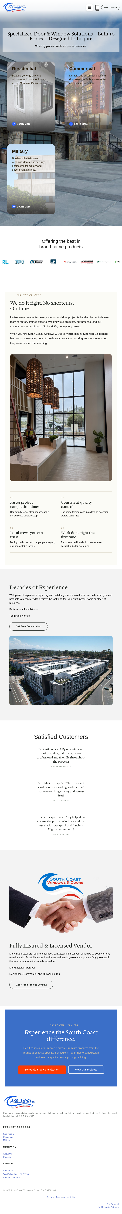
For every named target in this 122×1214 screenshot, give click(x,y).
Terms (59, 1197)
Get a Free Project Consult (31, 984)
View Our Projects (86, 1069)
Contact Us (8, 1170)
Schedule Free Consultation (42, 1069)
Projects (7, 1157)
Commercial (8, 1134)
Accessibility (69, 1197)
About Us (7, 1154)
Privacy (50, 1197)
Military (6, 1140)
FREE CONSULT (110, 8)
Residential (8, 1137)
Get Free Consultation (28, 626)
